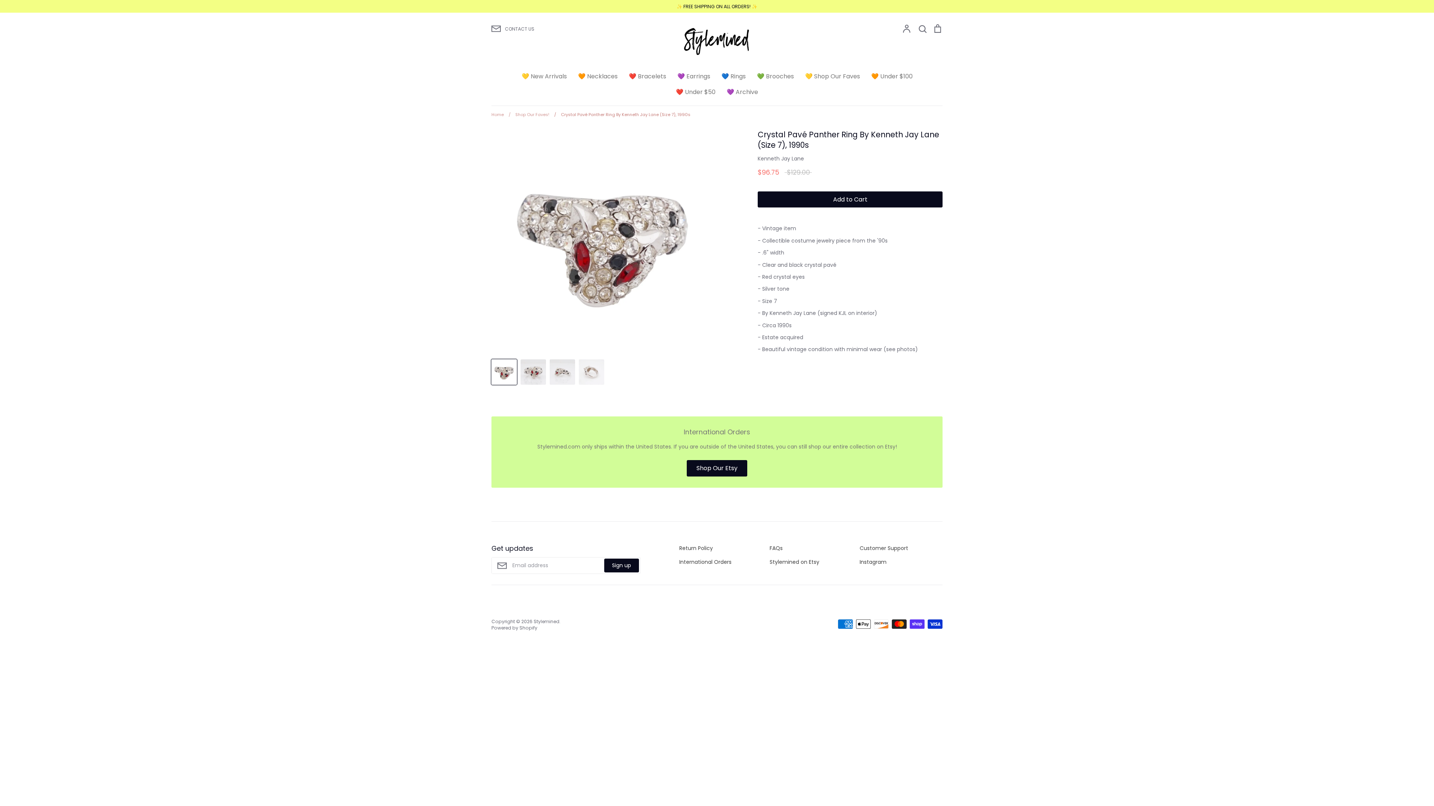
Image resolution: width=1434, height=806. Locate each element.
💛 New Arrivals (544, 76)
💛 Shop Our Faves (832, 76)
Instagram (873, 562)
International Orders (705, 562)
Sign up (621, 565)
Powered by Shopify (514, 628)
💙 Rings (733, 76)
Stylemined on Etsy (794, 562)
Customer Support (884, 548)
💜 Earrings (693, 76)
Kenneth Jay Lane (781, 158)
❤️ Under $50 (696, 92)
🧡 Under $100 (892, 76)
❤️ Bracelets (647, 76)
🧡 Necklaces (598, 76)
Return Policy (696, 548)
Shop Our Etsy (717, 468)
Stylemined (546, 621)
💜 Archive (742, 92)
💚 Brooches (775, 76)
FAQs (776, 548)
